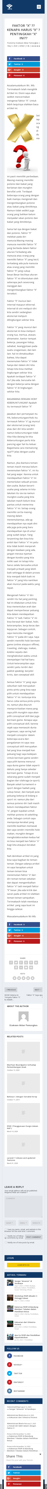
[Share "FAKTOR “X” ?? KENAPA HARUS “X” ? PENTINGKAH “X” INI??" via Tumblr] (26, 962)
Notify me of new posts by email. (21, 1242)
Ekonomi (18, 1288)
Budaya (32, 1286)
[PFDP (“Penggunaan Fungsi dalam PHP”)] (23, 1113)
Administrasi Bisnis (15, 1415)
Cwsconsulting (13, 1407)
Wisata (29, 1290)
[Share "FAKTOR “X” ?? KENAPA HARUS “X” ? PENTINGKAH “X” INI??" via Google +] (21, 962)
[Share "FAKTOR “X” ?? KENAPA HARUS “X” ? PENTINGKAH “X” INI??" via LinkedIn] (36, 962)
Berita (27, 1314)
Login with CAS (23, 1265)
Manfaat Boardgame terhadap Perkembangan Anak (21, 1066)
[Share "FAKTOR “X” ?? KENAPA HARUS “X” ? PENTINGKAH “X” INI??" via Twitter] (16, 962)
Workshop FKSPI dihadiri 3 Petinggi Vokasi (26, 1297)
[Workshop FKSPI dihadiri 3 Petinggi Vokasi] (10, 1298)
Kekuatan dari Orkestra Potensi (25, 1323)
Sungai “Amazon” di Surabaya (23, 1282)
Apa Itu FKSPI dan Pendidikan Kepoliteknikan (27, 1336)
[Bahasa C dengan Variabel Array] (23, 1083)
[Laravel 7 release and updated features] (23, 1144)
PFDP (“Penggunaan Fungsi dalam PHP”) (22, 1127)
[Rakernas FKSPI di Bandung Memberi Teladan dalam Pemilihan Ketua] (10, 1309)
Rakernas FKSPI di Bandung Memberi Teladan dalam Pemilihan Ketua (26, 1309)
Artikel (21, 46)
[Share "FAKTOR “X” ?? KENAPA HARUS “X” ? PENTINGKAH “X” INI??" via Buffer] (16, 967)
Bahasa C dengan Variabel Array (22, 1096)
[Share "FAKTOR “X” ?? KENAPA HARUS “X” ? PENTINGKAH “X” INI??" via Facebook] (11, 962)
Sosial (17, 1290)
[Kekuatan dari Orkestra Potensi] (10, 1324)
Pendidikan (31, 1288)
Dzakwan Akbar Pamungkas (27, 43)
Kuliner (23, 1288)
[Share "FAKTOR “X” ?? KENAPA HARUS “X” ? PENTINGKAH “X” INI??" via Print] (31, 967)
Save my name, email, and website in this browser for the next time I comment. (23, 1230)
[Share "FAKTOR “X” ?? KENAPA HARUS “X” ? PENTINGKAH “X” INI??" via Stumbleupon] (21, 967)
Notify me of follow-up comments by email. (14, 1237)
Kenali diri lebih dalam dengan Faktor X (21, 1427)
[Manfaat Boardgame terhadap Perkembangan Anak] (23, 1051)
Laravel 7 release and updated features (21, 1159)
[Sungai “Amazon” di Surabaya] (10, 1283)
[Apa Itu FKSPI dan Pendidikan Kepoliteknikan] (10, 1337)
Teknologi (22, 1290)
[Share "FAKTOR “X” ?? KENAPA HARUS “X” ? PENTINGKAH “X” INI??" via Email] (26, 967)
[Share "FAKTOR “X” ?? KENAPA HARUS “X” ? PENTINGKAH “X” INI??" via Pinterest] (31, 962)
